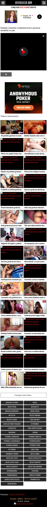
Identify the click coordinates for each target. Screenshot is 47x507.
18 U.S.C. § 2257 (30, 499)
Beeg (35, 403)
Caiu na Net (35, 420)
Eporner (35, 424)
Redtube (35, 450)
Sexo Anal (35, 454)
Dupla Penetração (12, 424)
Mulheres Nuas (35, 428)
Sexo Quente (12, 467)
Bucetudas (12, 420)
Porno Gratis (35, 437)
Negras (12, 433)
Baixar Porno (12, 403)
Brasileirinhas (12, 411)
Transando (12, 475)
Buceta (12, 415)
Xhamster (35, 479)
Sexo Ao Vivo (12, 458)
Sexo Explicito (35, 458)
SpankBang (12, 471)
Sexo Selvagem (35, 467)
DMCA (20, 499)
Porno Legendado (12, 441)
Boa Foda (12, 407)
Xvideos (12, 495)
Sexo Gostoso (12, 462)
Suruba (35, 471)
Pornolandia (12, 445)
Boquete (35, 407)
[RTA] (23, 504)
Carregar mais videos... (23, 395)
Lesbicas (12, 428)
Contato (13, 499)
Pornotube (35, 445)
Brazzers (34, 411)
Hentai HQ (20, 495)
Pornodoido (34, 441)
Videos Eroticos (12, 479)
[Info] (6, 74)
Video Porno (35, 475)
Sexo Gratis (35, 462)
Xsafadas (12, 484)
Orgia (35, 433)
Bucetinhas (35, 415)
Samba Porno (12, 454)
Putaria (12, 450)
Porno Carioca (12, 437)
